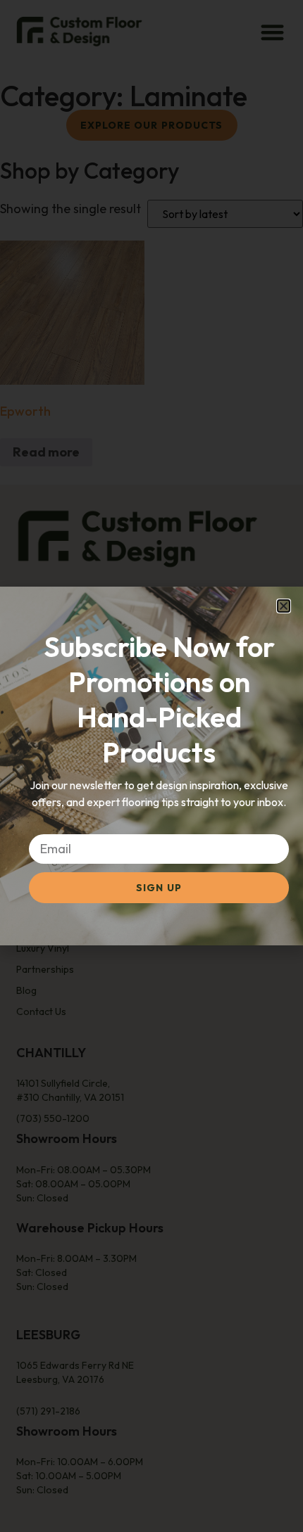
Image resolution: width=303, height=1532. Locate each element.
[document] (151, 766)
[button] (283, 606)
